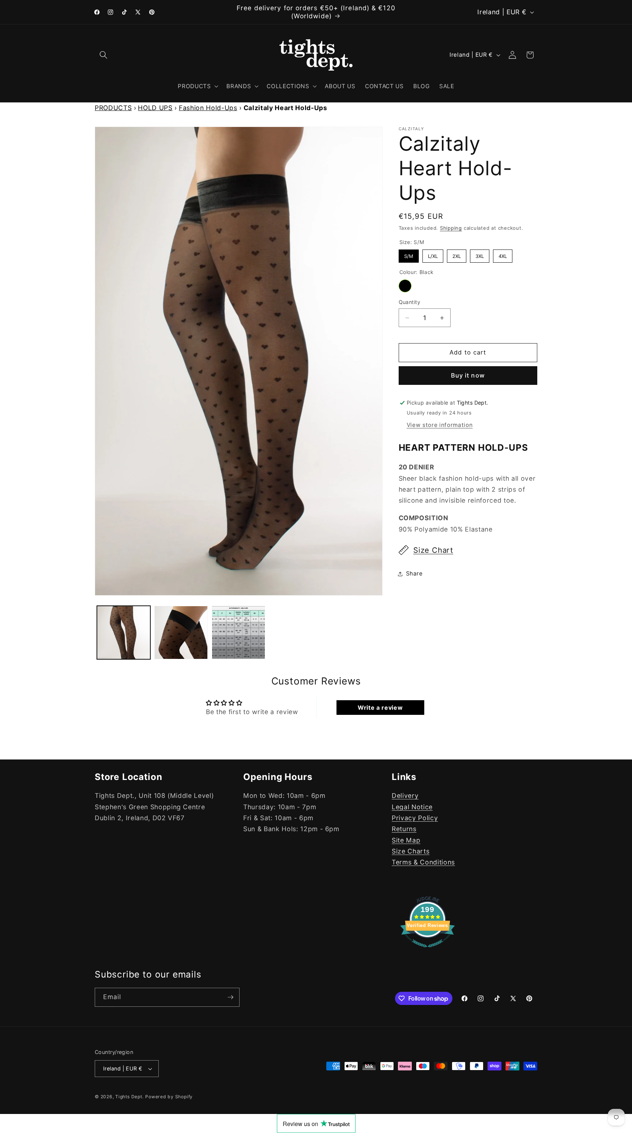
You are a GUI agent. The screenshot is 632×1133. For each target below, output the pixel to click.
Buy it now (468, 375)
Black (405, 286)
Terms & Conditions (423, 862)
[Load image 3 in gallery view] (238, 632)
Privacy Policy (415, 818)
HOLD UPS (155, 108)
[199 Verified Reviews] (427, 950)
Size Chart (433, 550)
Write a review (380, 707)
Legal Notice (412, 807)
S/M (408, 254)
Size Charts (410, 851)
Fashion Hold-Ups (208, 108)
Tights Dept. (129, 1096)
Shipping (451, 228)
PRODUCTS (113, 108)
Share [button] (414, 573)
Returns (404, 829)
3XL (479, 254)
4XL (502, 254)
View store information (440, 424)
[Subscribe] (230, 997)
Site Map (406, 840)
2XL (456, 254)
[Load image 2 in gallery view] (181, 632)
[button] (103, 55)
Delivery (405, 796)
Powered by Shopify (169, 1096)
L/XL (432, 254)
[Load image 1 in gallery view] (123, 632)
